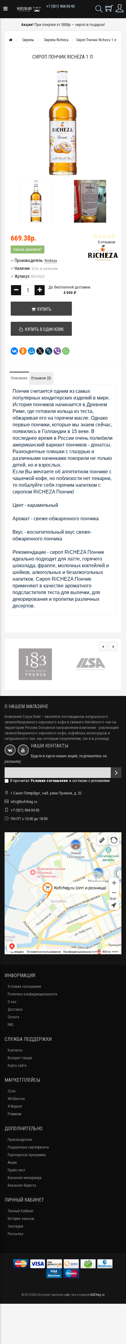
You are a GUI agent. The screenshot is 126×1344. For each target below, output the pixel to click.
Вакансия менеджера (25, 1178)
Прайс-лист (16, 1170)
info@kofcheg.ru (24, 801)
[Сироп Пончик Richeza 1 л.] (36, 201)
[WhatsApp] (64, 351)
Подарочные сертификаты (28, 1147)
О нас (12, 1002)
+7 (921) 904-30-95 (60, 6)
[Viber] (55, 351)
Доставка (15, 1009)
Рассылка (15, 1234)
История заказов (21, 1219)
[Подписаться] (116, 772)
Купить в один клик (43, 329)
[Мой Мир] (29, 351)
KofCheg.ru (97, 1294)
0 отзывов (106, 242)
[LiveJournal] (47, 351)
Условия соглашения (24, 986)
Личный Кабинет (21, 1211)
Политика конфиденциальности (32, 994)
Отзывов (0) (41, 378)
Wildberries (16, 1099)
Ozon (12, 1091)
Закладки (15, 1226)
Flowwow (14, 1114)
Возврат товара (20, 1058)
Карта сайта (17, 1065)
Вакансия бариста (22, 1185)
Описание (19, 378)
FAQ (10, 1025)
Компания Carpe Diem (23, 716)
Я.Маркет (15, 1106)
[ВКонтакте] (12, 351)
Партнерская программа (27, 1155)
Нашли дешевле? (27, 249)
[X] (38, 351)
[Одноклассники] (21, 351)
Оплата (13, 1017)
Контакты (15, 1050)
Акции (12, 1162)
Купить (43, 309)
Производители (20, 1140)
